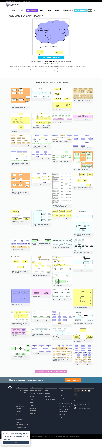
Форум (32, 396)
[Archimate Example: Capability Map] (83, 102)
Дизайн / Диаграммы (36, 393)
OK (16, 442)
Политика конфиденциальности (61, 436)
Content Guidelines (64, 406)
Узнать (32, 399)
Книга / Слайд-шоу (35, 390)
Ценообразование (68, 10)
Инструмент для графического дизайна (20, 406)
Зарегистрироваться (80, 10)
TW (57, 63)
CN (55, 63)
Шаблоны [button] (57, 10)
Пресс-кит (48, 396)
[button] (21, 10)
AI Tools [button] (31, 10)
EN (53, 63)
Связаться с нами (50, 399)
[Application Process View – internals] (41, 336)
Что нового (48, 393)
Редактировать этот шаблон (51, 57)
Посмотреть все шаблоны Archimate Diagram (51, 371)
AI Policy (61, 398)
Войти (90, 10)
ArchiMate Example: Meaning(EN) (51, 61)
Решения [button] (49, 10)
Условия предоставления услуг (64, 393)
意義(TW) (68, 61)
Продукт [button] (13, 10)
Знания (32, 405)
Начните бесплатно (72, 380)
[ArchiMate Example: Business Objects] (83, 189)
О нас (46, 390)
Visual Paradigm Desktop (23, 1)
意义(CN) (63, 61)
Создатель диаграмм (22, 401)
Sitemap (32, 413)
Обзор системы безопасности (39, 438)
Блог (31, 402)
